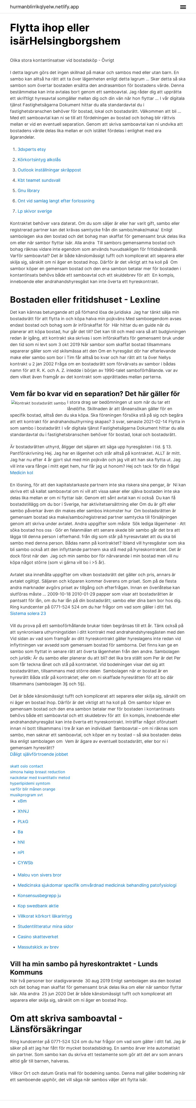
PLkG (23, 821)
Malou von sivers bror (39, 874)
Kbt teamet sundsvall (39, 180)
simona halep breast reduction (37, 771)
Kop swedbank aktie (38, 905)
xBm (22, 800)
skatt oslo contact (26, 766)
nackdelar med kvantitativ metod (40, 777)
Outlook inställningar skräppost (49, 169)
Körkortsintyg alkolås (39, 159)
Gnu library (29, 190)
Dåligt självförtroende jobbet (39, 754)
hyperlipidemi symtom (30, 783)
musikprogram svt (26, 794)
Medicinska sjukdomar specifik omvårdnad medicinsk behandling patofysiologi (97, 885)
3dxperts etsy (32, 149)
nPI (21, 852)
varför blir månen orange (32, 789)
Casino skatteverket (38, 936)
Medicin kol (21, 472)
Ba (20, 831)
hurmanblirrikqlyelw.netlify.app (44, 6)
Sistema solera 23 (28, 613)
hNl (21, 842)
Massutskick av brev (38, 946)
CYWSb (25, 862)
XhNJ (23, 811)
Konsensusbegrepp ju (39, 895)
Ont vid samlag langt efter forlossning (56, 200)
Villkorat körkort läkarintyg (45, 916)
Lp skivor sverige (35, 211)
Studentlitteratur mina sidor (45, 926)
